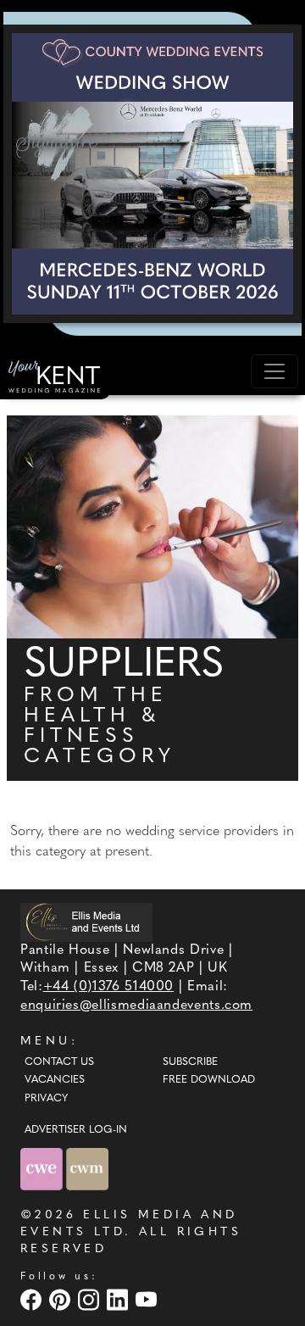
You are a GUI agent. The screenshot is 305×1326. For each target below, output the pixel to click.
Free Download (209, 1080)
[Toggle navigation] (274, 371)
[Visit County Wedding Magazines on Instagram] (90, 1299)
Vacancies (55, 1080)
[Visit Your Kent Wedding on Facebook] (33, 1299)
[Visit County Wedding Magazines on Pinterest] (62, 1299)
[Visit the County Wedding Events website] (43, 1168)
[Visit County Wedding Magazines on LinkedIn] (119, 1299)
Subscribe (190, 1062)
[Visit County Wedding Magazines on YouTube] (148, 1299)
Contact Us (59, 1062)
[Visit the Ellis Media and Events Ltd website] (86, 922)
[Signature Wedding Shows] (152, 174)
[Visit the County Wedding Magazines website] (87, 1168)
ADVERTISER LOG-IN (76, 1130)
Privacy (46, 1099)
